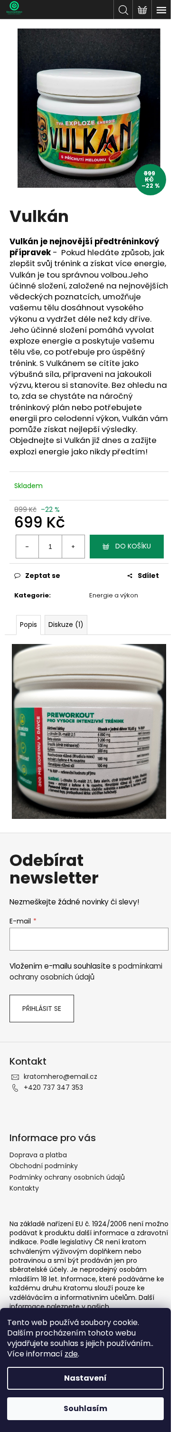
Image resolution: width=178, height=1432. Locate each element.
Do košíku (133, 546)
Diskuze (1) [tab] (66, 624)
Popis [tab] (28, 624)
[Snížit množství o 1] (27, 546)
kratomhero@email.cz (60, 1076)
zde (71, 1353)
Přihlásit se (41, 1008)
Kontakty (24, 1188)
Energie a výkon (113, 595)
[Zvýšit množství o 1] (73, 546)
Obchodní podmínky (43, 1166)
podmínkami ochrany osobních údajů (85, 971)
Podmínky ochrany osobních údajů (67, 1177)
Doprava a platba (38, 1155)
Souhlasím (85, 1408)
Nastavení (85, 1378)
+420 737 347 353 (53, 1087)
